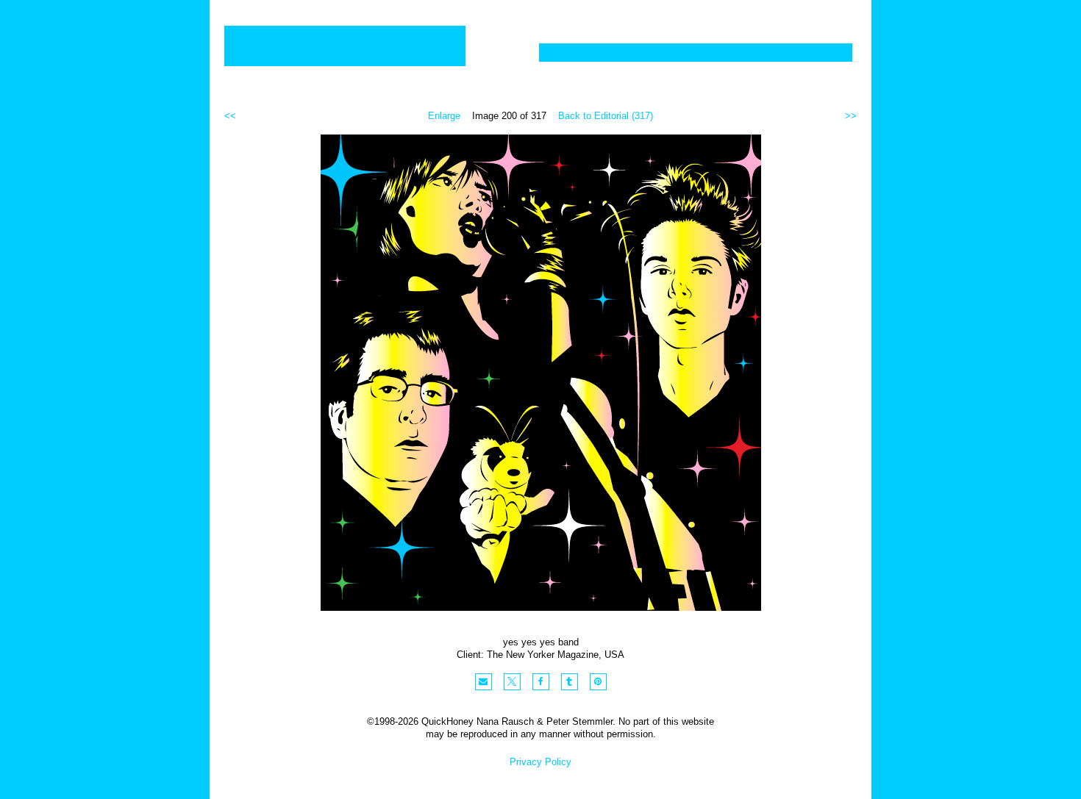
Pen (687, 52)
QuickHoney (344, 46)
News (740, 52)
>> (851, 115)
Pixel (568, 52)
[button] (483, 681)
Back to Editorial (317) (605, 115)
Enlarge (444, 116)
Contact (811, 52)
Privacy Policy (540, 761)
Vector (631, 52)
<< (230, 115)
